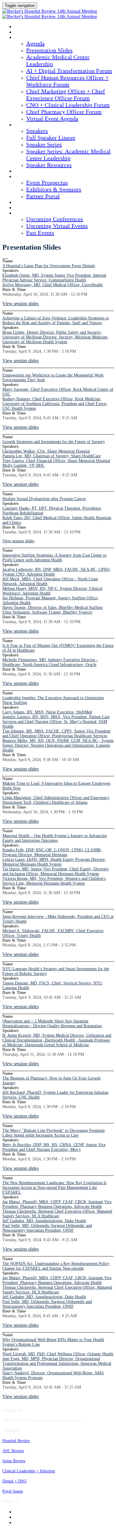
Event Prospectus (47, 182)
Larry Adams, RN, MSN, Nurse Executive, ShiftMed (47, 712)
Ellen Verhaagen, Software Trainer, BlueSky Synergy (47, 612)
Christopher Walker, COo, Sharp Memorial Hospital (46, 451)
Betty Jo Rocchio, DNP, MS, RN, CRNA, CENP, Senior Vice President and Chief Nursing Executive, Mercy (54, 1147)
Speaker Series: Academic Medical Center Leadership (68, 154)
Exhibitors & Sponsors (53, 189)
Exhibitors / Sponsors (36, 177)
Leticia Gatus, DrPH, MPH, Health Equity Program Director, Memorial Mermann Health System (54, 861)
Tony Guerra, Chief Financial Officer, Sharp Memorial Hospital (56, 460)
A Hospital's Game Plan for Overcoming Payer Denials (48, 266)
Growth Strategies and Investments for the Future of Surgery (53, 441)
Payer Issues (12, 1491)
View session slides (20, 303)
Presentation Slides (49, 50)
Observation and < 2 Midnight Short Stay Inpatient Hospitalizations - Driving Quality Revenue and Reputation (52, 1023)
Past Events (40, 232)
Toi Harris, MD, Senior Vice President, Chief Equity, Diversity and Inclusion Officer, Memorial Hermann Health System (55, 871)
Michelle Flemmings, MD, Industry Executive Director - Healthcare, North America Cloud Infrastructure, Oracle (50, 662)
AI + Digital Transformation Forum (69, 70)
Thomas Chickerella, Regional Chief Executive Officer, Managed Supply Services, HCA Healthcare (57, 1213)
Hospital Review (16, 1440)
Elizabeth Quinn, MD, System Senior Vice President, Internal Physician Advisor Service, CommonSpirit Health (54, 277)
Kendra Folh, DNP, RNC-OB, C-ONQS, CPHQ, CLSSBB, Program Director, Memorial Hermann (52, 852)
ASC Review (13, 1451)
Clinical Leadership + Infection (28, 1471)
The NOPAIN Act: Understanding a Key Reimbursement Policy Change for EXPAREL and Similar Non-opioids (55, 1266)
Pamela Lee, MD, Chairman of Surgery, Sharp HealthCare (51, 456)
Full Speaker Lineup (50, 137)
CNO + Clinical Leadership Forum (68, 105)
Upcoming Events (32, 213)
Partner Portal (43, 196)
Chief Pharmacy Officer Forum (64, 111)
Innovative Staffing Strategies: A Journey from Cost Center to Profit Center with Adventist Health (54, 557)
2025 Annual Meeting (35, 27)
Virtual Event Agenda (52, 118)
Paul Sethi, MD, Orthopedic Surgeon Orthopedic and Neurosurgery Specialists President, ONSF (47, 1228)
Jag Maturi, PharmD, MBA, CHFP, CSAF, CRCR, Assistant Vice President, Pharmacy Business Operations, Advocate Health (57, 1204)
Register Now (28, 208)
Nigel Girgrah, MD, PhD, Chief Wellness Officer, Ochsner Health (57, 1354)
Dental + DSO (14, 1481)
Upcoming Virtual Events (57, 226)
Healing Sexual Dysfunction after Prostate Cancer (44, 499)
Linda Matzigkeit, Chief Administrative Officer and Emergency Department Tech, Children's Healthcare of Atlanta (55, 800)
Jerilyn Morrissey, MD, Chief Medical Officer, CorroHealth (52, 285)
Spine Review (14, 1461)
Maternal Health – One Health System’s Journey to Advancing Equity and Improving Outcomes (54, 838)
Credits (22, 171)
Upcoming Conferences (54, 219)
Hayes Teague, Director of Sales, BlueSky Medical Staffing (52, 607)
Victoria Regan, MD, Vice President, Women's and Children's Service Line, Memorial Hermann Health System (54, 880)
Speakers (23, 125)
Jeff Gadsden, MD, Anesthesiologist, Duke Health (44, 1221)
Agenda (22, 38)
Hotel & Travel (30, 203)
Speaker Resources (49, 165)
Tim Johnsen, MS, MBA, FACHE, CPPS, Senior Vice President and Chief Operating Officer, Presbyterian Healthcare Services (56, 733)
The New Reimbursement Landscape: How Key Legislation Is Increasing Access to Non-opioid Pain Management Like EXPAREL (54, 1188)
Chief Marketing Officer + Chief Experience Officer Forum (65, 94)
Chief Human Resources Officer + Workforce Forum (67, 81)
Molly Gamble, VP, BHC (23, 465)
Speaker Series (44, 144)
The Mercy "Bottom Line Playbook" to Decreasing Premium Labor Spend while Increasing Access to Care (53, 1132)
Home (19, 32)
